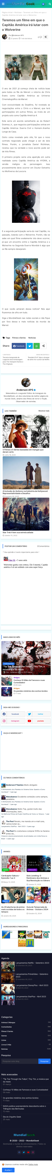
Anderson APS (24, 389)
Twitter (30, 346)
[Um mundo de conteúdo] (22, 938)
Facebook (20, 346)
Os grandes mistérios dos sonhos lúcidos (20, 1098)
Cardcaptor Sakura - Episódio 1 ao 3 (10, 876)
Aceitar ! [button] (8, 1170)
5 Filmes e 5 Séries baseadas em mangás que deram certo (23, 451)
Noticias (18, 12)
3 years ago (31, 826)
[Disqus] (26, 589)
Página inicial (7, 12)
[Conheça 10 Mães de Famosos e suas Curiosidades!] (6, 681)
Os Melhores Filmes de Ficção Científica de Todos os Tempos (22, 814)
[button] (50, 4)
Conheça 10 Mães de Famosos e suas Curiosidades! (25, 1090)
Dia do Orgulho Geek (12, 1117)
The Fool (10, 821)
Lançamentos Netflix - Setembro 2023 (32, 963)
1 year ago (13, 792)
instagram (15, 721)
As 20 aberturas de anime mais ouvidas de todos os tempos (13, 909)
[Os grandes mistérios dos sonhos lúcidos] (6, 691)
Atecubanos (11, 797)
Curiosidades (26, 1027)
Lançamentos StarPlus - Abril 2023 (13, 826)
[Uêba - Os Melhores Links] (22, 946)
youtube (40, 721)
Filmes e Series (19, 338)
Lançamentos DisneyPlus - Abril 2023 (32, 985)
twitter (40, 714)
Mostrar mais (44, 411)
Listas (26, 1040)
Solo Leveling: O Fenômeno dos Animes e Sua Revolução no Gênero (38, 877)
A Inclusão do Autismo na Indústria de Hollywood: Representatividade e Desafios (25, 492)
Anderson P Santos (14, 785)
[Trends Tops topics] (46, 938)
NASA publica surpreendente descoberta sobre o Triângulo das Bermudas (24, 1107)
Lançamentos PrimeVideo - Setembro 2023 (32, 975)
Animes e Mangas (26, 1022)
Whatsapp (36, 346)
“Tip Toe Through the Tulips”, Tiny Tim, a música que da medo (26, 1080)
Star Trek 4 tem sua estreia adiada (18, 532)
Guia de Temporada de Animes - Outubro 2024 (37, 908)
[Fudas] (38, 938)
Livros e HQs (26, 1045)
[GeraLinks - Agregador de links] (6, 938)
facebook (15, 714)
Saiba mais (33, 1164)
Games (26, 1036)
